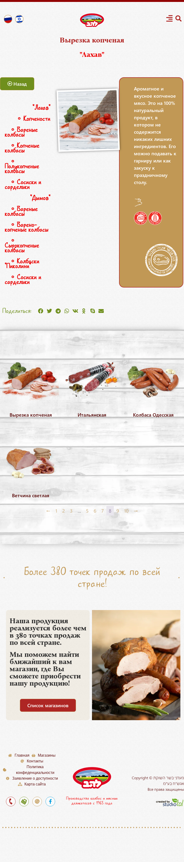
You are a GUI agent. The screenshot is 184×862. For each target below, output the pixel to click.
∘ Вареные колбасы (21, 132)
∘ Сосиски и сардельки (23, 184)
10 (126, 510)
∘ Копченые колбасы (22, 148)
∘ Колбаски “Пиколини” (22, 264)
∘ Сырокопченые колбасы (22, 245)
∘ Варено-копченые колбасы (26, 227)
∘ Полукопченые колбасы (22, 166)
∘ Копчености (30, 118)
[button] (40, 311)
